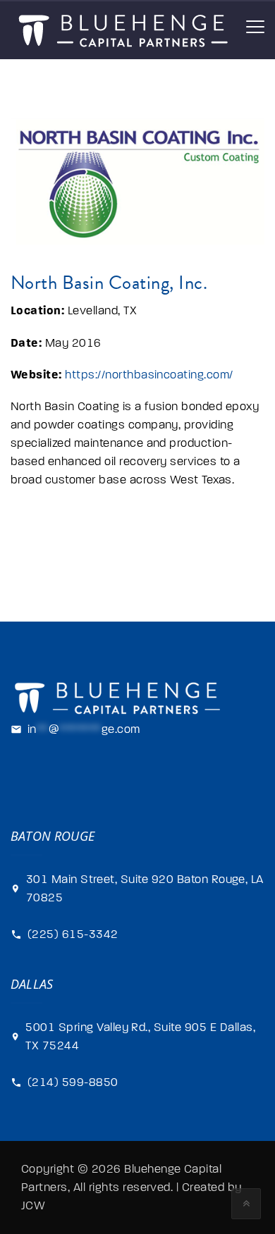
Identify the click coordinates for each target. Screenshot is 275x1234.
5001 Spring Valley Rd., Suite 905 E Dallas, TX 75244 (140, 1036)
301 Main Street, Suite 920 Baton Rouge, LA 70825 (145, 888)
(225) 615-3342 (73, 934)
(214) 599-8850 (73, 1082)
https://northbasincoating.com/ (149, 375)
